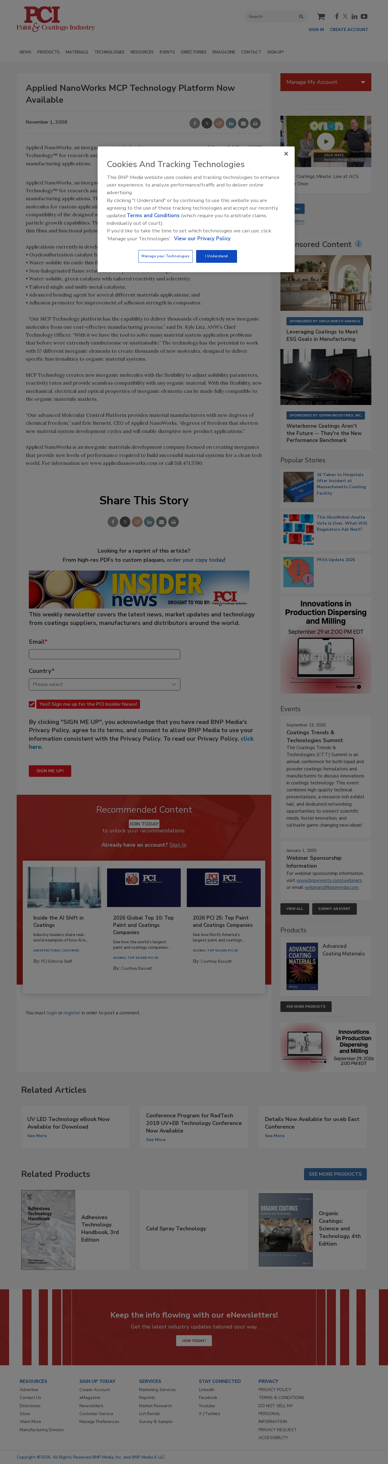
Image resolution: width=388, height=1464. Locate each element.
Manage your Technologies (165, 256)
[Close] (286, 153)
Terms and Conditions (153, 215)
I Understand (216, 256)
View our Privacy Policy (202, 238)
